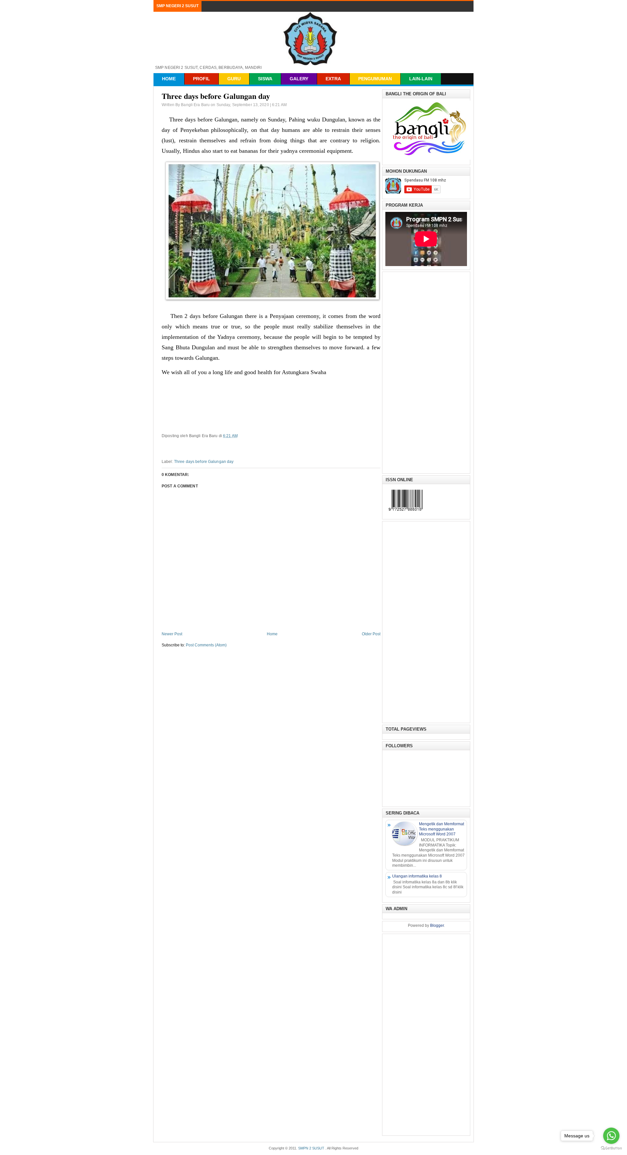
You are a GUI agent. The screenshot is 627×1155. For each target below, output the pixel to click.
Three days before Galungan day (204, 461)
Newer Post (172, 634)
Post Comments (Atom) (206, 645)
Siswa (265, 78)
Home (169, 78)
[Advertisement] (426, 372)
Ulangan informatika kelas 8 (417, 876)
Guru (234, 78)
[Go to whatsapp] (611, 1136)
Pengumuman (375, 78)
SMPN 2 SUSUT (311, 1148)
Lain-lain (420, 78)
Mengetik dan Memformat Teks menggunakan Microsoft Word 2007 (441, 829)
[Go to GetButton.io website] (611, 1148)
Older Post (371, 634)
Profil (201, 78)
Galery (299, 78)
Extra (333, 78)
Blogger (437, 925)
